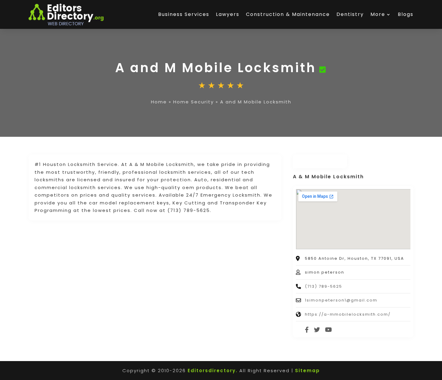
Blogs (405, 14)
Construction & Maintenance (288, 14)
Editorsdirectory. (213, 370)
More (377, 14)
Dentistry (350, 14)
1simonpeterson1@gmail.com (341, 300)
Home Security (193, 102)
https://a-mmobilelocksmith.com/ (348, 314)
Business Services (183, 14)
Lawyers (227, 14)
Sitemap (307, 370)
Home (159, 102)
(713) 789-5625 (323, 286)
